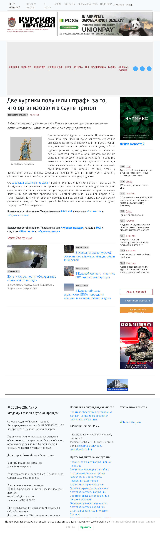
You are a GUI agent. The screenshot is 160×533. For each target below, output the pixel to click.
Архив (58, 4)
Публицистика (98, 67)
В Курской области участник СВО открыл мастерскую (95, 275)
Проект (129, 211)
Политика (26, 67)
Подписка (106, 4)
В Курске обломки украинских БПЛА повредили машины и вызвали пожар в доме (87, 294)
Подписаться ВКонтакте (137, 300)
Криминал (34, 115)
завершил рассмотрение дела (30, 182)
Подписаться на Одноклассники (137, 310)
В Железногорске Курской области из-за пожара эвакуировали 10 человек (89, 256)
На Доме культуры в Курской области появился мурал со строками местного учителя (135, 227)
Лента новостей (14, 6)
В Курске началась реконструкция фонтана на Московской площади (134, 242)
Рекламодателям (88, 4)
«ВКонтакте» (94, 211)
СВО (87, 67)
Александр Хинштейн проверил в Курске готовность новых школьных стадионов (136, 173)
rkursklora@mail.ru (81, 449)
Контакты (69, 4)
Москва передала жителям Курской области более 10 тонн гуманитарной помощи (134, 270)
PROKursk (66, 211)
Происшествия (55, 67)
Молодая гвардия (123, 69)
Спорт (68, 67)
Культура (78, 67)
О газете (47, 6)
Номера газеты (31, 6)
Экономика (39, 67)
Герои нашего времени (132, 215)
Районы (112, 67)
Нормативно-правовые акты (87, 484)
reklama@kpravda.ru (90, 445)
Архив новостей (136, 291)
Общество (14, 67)
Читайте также (19, 238)
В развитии (131, 251)
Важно (129, 181)
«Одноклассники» (18, 215)
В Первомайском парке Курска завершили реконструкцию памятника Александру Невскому (136, 201)
